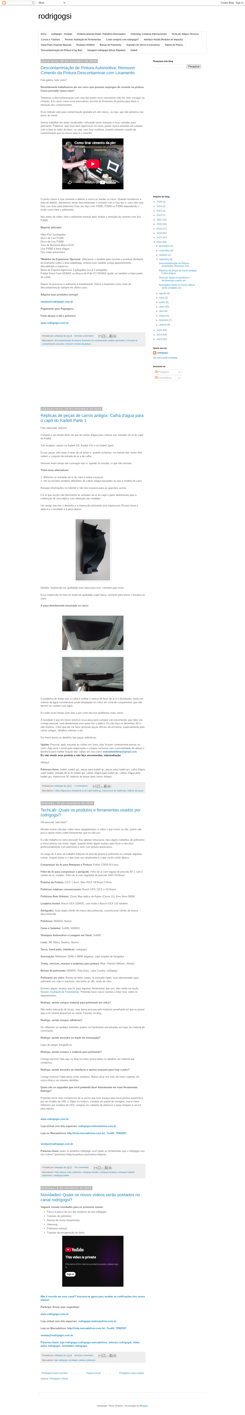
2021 (160, 219)
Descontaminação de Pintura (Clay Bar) (61, 50)
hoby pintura (60, 1172)
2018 (160, 233)
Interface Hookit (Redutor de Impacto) (163, 39)
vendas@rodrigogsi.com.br (57, 301)
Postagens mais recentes (55, 1373)
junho (162, 302)
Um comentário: (82, 1167)
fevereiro (164, 320)
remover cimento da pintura (78, 344)
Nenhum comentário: (84, 336)
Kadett (134, 50)
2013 (160, 339)
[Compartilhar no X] (107, 336)
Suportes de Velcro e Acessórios (143, 45)
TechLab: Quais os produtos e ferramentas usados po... (174, 279)
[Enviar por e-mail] (100, 336)
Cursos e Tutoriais (50, 39)
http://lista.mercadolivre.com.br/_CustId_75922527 (96, 1133)
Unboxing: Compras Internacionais (149, 34)
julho (162, 297)
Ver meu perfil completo (165, 357)
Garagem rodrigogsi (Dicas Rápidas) (106, 50)
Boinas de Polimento (110, 45)
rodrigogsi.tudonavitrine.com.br (97, 1126)
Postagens (163, 372)
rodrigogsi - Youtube (61, 34)
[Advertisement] (93, 379)
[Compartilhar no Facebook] (111, 336)
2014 (160, 334)
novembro (164, 250)
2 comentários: (81, 786)
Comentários (165, 378)
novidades (73, 1360)
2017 (160, 237)
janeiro (163, 324)
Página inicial (94, 1373)
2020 (160, 224)
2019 (160, 228)
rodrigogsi (55, 16)
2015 (160, 330)
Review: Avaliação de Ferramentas (83, 39)
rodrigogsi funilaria (108, 1172)
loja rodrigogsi (61, 1360)
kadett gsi (121, 790)
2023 (160, 210)
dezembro (164, 246)
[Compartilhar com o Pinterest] (115, 336)
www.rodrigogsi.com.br (55, 322)
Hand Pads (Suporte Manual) (56, 45)
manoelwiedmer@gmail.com (120, 751)
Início (43, 34)
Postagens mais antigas (131, 1373)
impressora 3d (109, 790)
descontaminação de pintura (68, 340)
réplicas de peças (135, 790)
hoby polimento (74, 1172)
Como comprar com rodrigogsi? (122, 39)
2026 (160, 201)
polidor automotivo (116, 340)
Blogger (144, 1405)
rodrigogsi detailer (90, 1172)
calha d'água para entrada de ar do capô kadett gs (78, 790)
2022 (160, 215)
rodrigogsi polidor (61, 1175)
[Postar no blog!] (104, 336)
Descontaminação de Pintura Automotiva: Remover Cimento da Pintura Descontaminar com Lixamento (88, 70)
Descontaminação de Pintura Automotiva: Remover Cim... (175, 264)
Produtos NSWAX (85, 45)
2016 (160, 242)
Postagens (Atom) (59, 1378)
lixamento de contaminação (94, 340)
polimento (91, 1360)
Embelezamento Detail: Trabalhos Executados (101, 34)
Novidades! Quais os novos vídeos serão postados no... (177, 286)
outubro (163, 255)
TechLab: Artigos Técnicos (185, 34)
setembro (164, 259)
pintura (82, 1360)
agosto (163, 293)
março (162, 315)
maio (162, 306)
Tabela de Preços (174, 45)
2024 (160, 206)
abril (161, 311)
